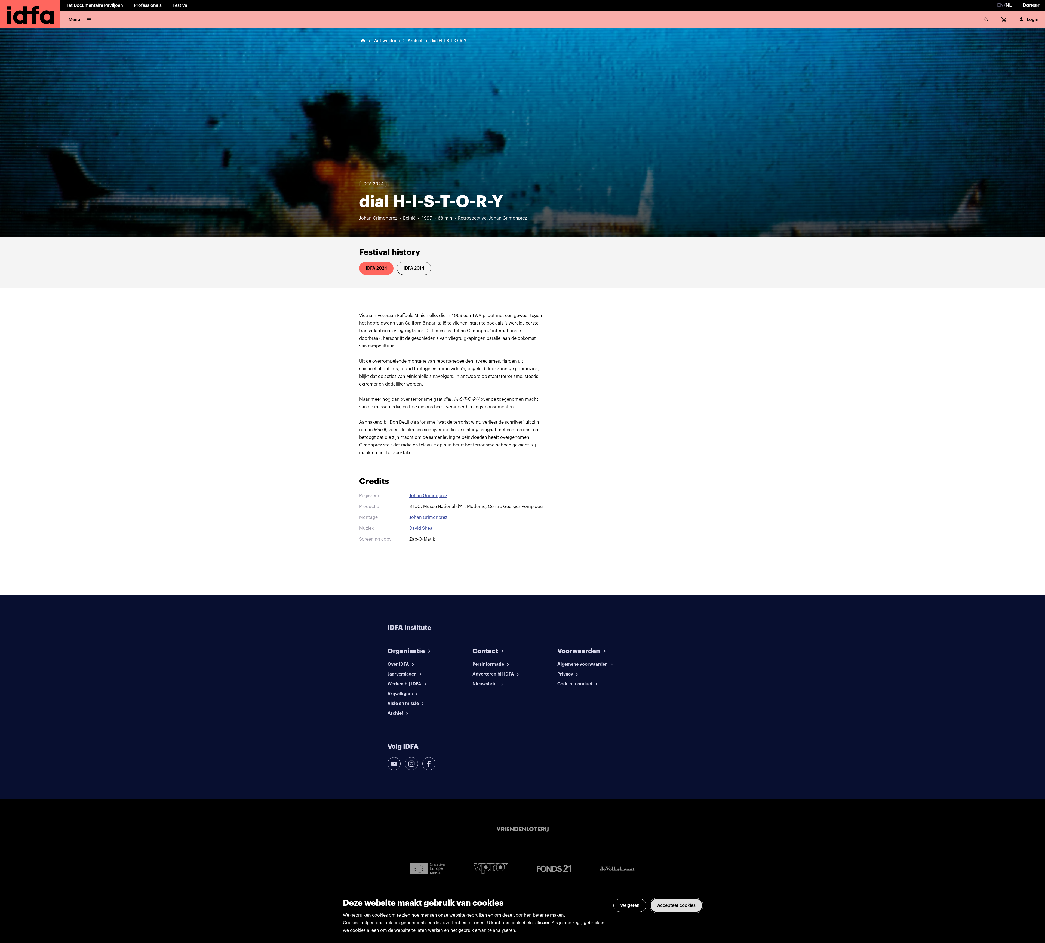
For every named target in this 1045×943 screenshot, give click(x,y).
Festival (180, 5)
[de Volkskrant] (617, 868)
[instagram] (411, 763)
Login (1032, 19)
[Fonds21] (554, 868)
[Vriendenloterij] (522, 829)
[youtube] (394, 763)
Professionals (148, 5)
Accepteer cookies (676, 905)
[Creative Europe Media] (427, 868)
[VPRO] (491, 868)
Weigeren (630, 905)
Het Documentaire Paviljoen (94, 5)
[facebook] (428, 763)
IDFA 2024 (376, 268)
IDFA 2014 (414, 268)
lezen (543, 923)
